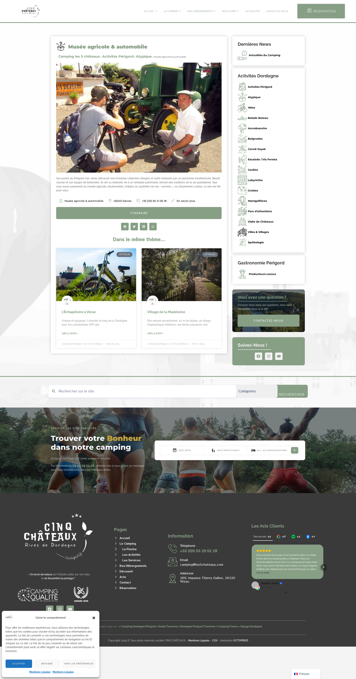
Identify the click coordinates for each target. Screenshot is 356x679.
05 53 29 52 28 (83, 465)
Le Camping (171, 11)
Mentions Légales (40, 671)
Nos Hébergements (200, 11)
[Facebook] (258, 356)
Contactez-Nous (277, 11)
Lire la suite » (70, 333)
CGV (214, 640)
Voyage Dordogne (251, 626)
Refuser (47, 664)
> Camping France (227, 626)
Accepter (18, 664)
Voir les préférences (79, 664)
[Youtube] (279, 356)
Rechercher (292, 394)
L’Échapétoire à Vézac (79, 312)
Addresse (187, 573)
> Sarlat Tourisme (167, 626)
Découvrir (229, 11)
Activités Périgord (118, 56)
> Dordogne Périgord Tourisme (196, 626)
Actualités (252, 11)
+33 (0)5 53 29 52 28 (198, 550)
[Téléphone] (172, 548)
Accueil (149, 11)
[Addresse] (172, 578)
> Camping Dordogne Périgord (137, 626)
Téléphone (187, 546)
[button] (94, 618)
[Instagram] (268, 356)
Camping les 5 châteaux (79, 56)
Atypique (144, 56)
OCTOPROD (240, 640)
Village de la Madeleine (166, 312)
